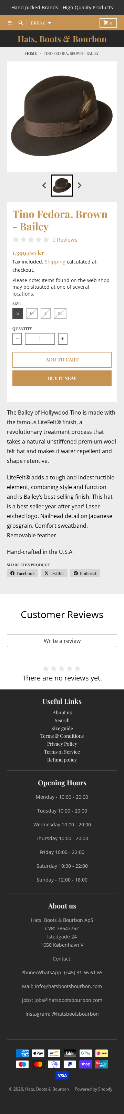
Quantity (22, 328)
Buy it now (62, 378)
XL (60, 313)
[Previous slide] (45, 185)
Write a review (62, 641)
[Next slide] (79, 185)
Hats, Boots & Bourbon (62, 38)
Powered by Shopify (93, 1089)
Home (31, 53)
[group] (62, 186)
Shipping (55, 261)
